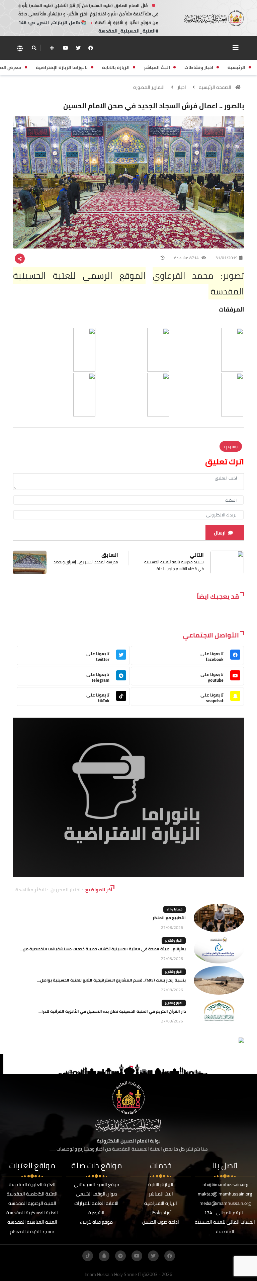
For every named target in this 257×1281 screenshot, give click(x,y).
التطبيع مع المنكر (169, 918)
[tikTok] (87, 1255)
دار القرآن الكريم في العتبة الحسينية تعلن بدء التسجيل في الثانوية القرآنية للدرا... (112, 1011)
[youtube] (66, 48)
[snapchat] (104, 1255)
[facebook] (90, 48)
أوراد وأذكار (161, 1212)
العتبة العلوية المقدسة (32, 1184)
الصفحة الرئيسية (215, 87)
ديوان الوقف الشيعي (96, 1193)
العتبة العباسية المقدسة (32, 1222)
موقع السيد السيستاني (96, 1184)
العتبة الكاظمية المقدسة (32, 1193)
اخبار (181, 87)
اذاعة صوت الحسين (160, 1222)
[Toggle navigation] (235, 47)
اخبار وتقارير (173, 940)
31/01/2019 (227, 258)
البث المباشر (161, 1193)
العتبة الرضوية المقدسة (32, 1203)
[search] (33, 48)
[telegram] (120, 1255)
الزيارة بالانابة (160, 1184)
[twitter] (78, 48)
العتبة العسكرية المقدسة (32, 1212)
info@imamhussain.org (224, 1184)
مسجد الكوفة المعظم (32, 1231)
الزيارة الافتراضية (160, 1203)
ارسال (220, 532)
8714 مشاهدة (187, 258)
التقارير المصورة (149, 87)
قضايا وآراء (174, 909)
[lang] (19, 48)
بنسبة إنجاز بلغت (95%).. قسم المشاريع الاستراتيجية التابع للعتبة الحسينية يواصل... (111, 980)
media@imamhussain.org (225, 1203)
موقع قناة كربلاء (96, 1222)
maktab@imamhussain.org (225, 1193)
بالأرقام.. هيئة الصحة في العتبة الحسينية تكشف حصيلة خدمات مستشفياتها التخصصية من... (103, 949)
